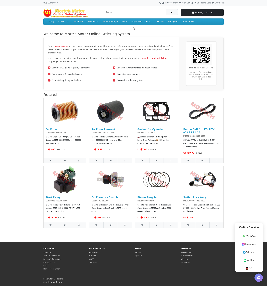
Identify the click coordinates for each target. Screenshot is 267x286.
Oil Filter (51, 129)
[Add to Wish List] (65, 160)
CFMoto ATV (63, 21)
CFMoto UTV (92, 21)
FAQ (45, 265)
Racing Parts (173, 21)
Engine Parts (136, 21)
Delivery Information (51, 259)
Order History (186, 255)
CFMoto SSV (78, 21)
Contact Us (93, 252)
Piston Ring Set (147, 197)
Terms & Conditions (51, 255)
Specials (138, 255)
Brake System (188, 21)
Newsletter (185, 262)
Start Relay (53, 197)
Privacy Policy (49, 262)
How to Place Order (51, 269)
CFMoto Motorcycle (110, 21)
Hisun (124, 21)
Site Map (93, 262)
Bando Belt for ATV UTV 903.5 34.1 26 (199, 130)
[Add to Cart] (51, 160)
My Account (186, 252)
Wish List (184, 259)
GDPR (91, 259)
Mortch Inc (58, 279)
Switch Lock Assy (194, 197)
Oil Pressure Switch (105, 197)
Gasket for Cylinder (150, 129)
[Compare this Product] (79, 160)
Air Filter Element (103, 129)
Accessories (159, 21)
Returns (92, 255)
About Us (47, 252)
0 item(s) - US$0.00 (203, 12)
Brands (138, 252)
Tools (148, 21)
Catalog (51, 21)
